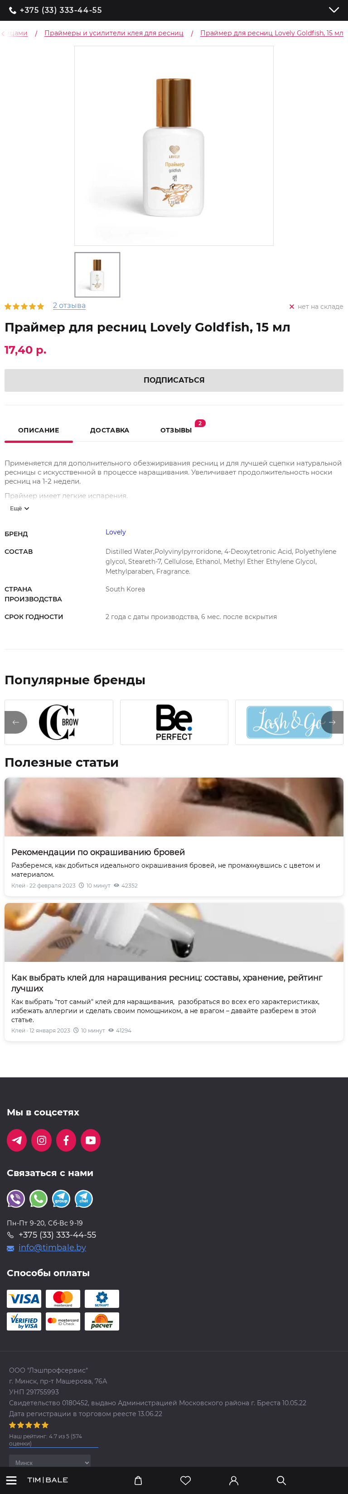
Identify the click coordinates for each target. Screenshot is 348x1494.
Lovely (116, 532)
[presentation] (16, 722)
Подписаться (174, 380)
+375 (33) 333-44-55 (61, 10)
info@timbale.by (52, 1248)
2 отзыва (69, 306)
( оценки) (45, 1440)
